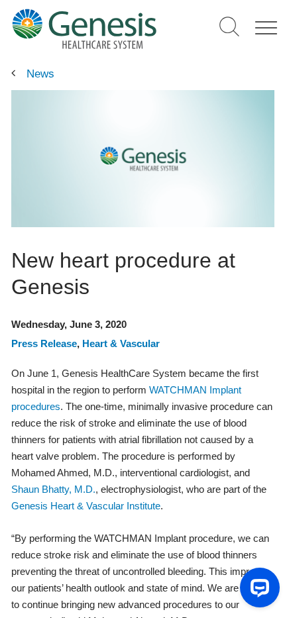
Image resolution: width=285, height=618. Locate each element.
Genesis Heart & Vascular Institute (85, 505)
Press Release (44, 343)
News (40, 74)
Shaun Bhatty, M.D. (53, 489)
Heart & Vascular (121, 343)
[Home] (83, 28)
